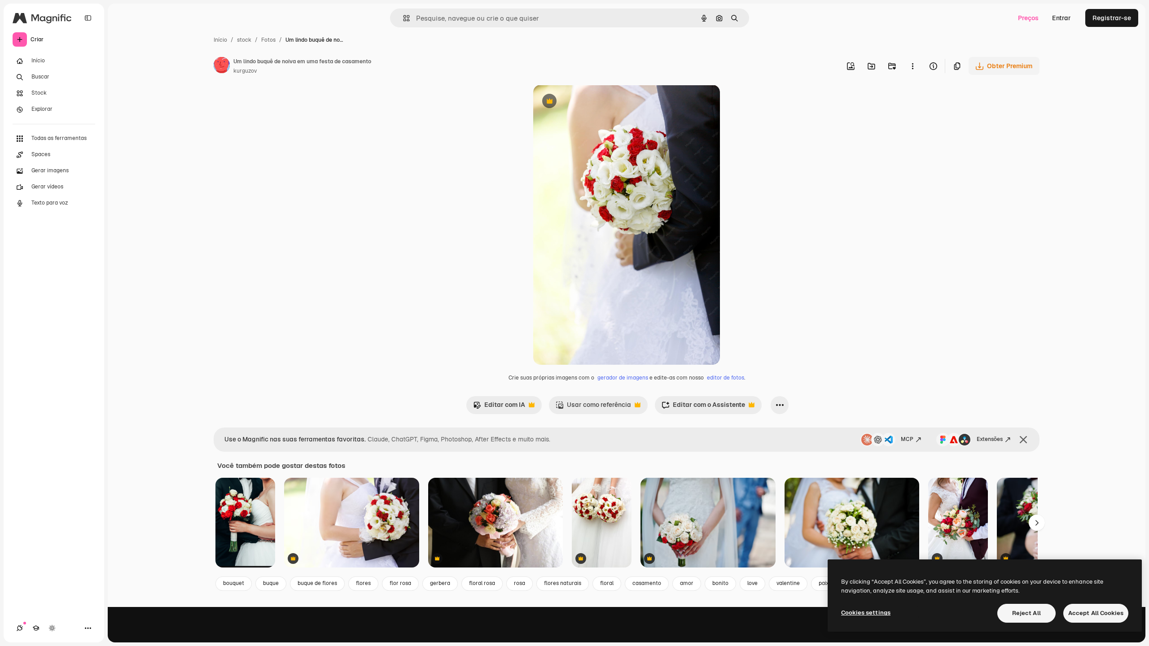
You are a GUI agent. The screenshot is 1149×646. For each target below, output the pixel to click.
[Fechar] (1023, 439)
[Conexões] (20, 628)
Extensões (990, 439)
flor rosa (400, 583)
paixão (827, 583)
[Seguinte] (1037, 522)
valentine (788, 583)
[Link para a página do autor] (222, 66)
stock (244, 40)
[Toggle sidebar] (88, 18)
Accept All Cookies (1095, 613)
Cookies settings (865, 612)
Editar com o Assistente (703, 407)
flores (363, 583)
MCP (907, 439)
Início (220, 40)
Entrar (1061, 18)
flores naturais (562, 583)
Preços (1028, 18)
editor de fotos (725, 377)
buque (271, 583)
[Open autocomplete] (402, 18)
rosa (519, 583)
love (752, 583)
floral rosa (482, 583)
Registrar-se (1111, 18)
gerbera (440, 583)
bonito (720, 583)
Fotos (268, 40)
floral (607, 583)
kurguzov (245, 70)
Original (590, 102)
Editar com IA (499, 407)
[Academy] (36, 628)
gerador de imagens (622, 377)
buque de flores (317, 583)
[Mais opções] (912, 66)
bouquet (233, 583)
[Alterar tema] (52, 628)
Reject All (1026, 613)
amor (686, 583)
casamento (646, 583)
